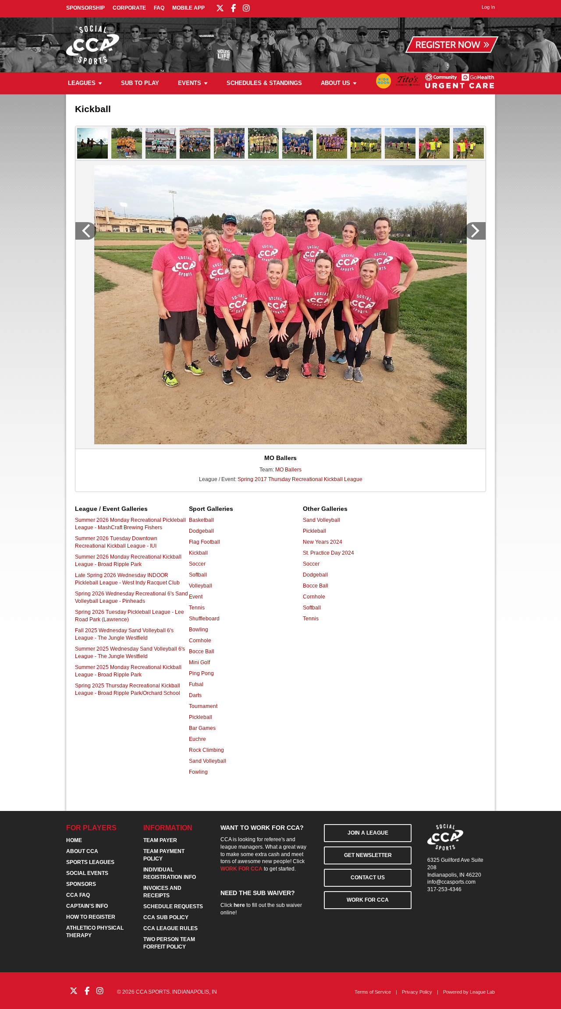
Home (74, 840)
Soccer (197, 564)
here (239, 905)
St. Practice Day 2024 (328, 553)
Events (189, 83)
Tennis (197, 608)
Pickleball (200, 717)
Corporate (129, 8)
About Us (335, 83)
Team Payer (160, 840)
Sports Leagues (90, 862)
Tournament (203, 706)
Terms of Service (373, 992)
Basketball (201, 520)
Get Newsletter (368, 855)
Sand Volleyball (207, 761)
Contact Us (368, 877)
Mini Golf (199, 662)
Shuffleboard (204, 619)
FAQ (159, 8)
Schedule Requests (173, 906)
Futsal (196, 684)
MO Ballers (288, 470)
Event (195, 597)
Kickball (198, 553)
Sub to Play (140, 83)
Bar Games (202, 728)
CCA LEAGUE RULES (170, 928)
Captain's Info (87, 906)
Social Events (87, 873)
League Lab (482, 992)
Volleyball (200, 586)
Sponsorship (85, 8)
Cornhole (200, 640)
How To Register (90, 917)
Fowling (198, 772)
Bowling (198, 630)
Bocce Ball (201, 651)
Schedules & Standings (264, 83)
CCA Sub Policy (165, 917)
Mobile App (188, 8)
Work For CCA (368, 900)
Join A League (368, 833)
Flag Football (204, 542)
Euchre (197, 739)
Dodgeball (201, 531)
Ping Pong (201, 673)
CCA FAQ (78, 895)
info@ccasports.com (451, 882)
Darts (195, 695)
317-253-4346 (444, 889)
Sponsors (81, 884)
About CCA (82, 851)
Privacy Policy (417, 992)
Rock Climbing (206, 750)
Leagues (82, 83)
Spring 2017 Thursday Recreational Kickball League (300, 479)
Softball (198, 575)
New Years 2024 (322, 542)
